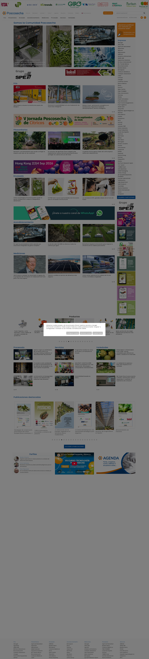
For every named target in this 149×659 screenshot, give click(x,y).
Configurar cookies (72, 333)
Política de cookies (80, 328)
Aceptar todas (97, 333)
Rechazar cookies (85, 333)
